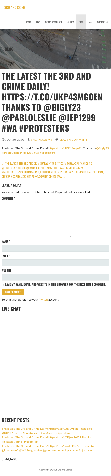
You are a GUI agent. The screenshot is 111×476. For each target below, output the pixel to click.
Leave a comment (73, 139)
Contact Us (102, 22)
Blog (81, 22)
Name (6, 241)
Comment (8, 198)
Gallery (70, 22)
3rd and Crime (14, 7)
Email (6, 256)
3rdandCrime (41, 139)
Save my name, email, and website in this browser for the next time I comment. (55, 284)
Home (28, 22)
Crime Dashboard (53, 22)
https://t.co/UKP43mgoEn (65, 148)
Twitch (43, 299)
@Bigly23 (102, 148)
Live (38, 22)
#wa (36, 152)
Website (6, 270)
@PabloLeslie (11, 152)
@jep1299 (26, 152)
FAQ (90, 22)
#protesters (47, 152)
